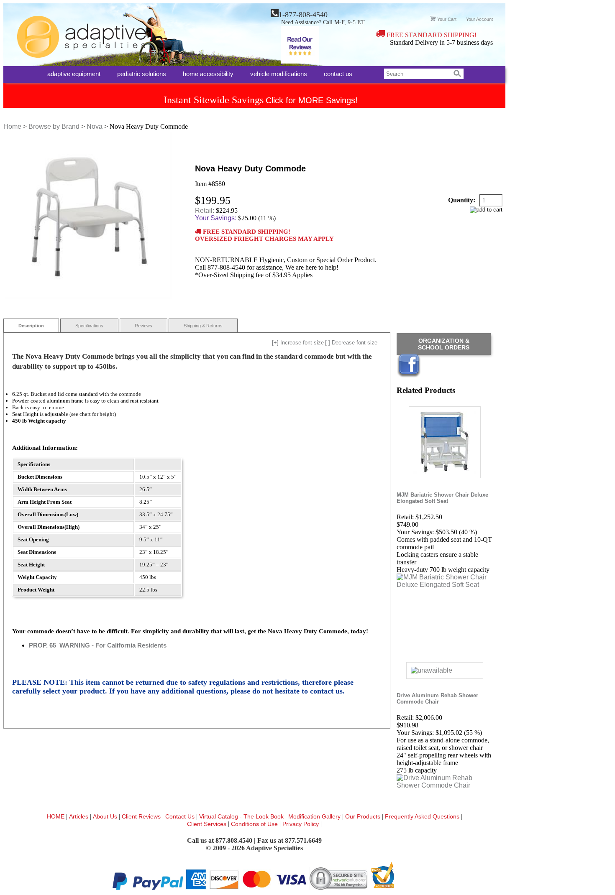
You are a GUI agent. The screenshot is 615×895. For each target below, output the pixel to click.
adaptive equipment (73, 73)
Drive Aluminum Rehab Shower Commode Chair (437, 698)
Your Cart (446, 19)
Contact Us (180, 816)
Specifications (89, 325)
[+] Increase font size (298, 342)
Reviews (143, 325)
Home (12, 126)
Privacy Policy (301, 824)
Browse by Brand (53, 126)
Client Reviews (142, 816)
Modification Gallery (315, 816)
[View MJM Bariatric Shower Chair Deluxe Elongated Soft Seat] (445, 584)
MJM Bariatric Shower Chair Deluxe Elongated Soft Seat (442, 498)
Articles (79, 816)
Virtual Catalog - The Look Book (242, 816)
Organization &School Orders (443, 344)
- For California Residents (98, 645)
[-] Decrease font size (351, 342)
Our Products (363, 816)
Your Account (479, 19)
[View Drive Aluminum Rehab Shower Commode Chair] (445, 785)
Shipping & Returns (203, 325)
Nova (94, 126)
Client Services (207, 824)
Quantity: (461, 200)
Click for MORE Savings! (312, 100)
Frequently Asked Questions (423, 816)
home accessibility (208, 73)
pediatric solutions (141, 73)
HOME (56, 816)
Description (31, 325)
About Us (106, 816)
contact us (338, 73)
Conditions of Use (254, 824)
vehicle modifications (278, 73)
